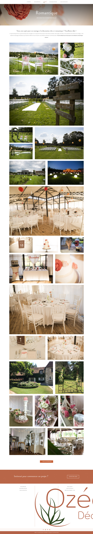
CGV (74, 490)
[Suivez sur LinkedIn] (50, 529)
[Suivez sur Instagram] (45, 529)
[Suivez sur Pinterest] (47, 529)
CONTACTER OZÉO (73, 476)
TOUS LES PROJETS (47, 461)
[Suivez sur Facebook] (43, 529)
